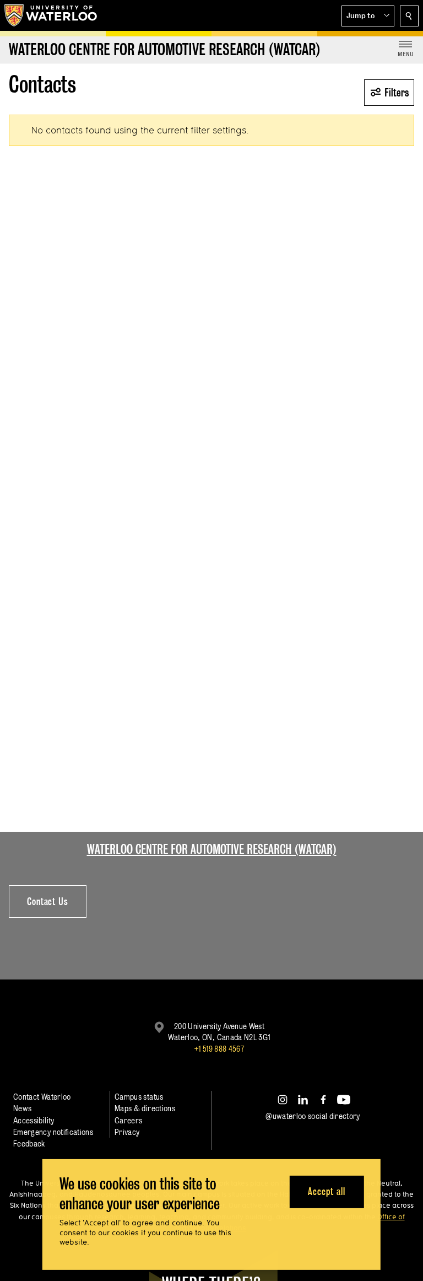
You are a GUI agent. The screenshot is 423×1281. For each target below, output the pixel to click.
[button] (368, 16)
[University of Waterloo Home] (51, 15)
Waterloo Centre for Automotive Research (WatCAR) (212, 849)
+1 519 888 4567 (219, 1048)
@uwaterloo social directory (312, 1116)
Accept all (326, 1191)
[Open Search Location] (409, 16)
